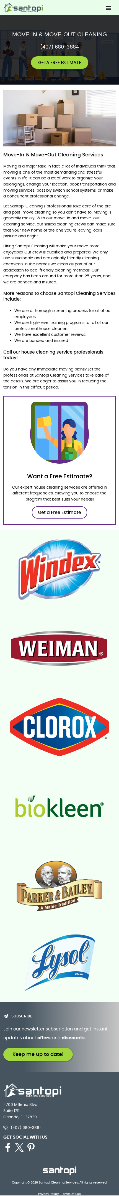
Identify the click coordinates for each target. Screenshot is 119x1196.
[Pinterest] (31, 1147)
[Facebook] (7, 1147)
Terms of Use (71, 1194)
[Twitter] (19, 1147)
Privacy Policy (48, 1194)
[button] (108, 7)
